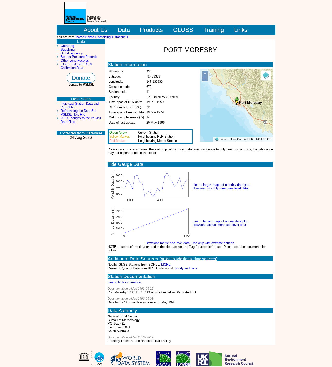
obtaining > (106, 37)
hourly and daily (186, 268)
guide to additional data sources (188, 259)
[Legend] (266, 75)
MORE (166, 264)
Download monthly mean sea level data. (221, 188)
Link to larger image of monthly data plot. (221, 185)
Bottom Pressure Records (79, 57)
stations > (121, 37)
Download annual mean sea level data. (220, 225)
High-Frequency (72, 53)
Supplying (68, 49)
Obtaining (67, 46)
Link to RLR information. (125, 282)
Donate (81, 77)
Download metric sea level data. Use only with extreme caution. (190, 243)
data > (93, 37)
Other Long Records (75, 60)
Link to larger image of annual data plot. (220, 221)
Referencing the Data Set (78, 111)
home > (82, 37)
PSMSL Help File (73, 114)
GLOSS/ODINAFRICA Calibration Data (76, 66)
